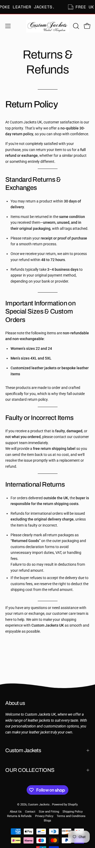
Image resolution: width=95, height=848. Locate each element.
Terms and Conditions (71, 816)
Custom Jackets (23, 750)
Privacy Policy (44, 816)
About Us (16, 811)
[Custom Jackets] (47, 26)
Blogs (47, 820)
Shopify (72, 804)
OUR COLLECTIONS (29, 770)
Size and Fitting (49, 811)
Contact (30, 811)
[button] (75, 26)
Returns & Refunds (19, 816)
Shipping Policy (73, 811)
